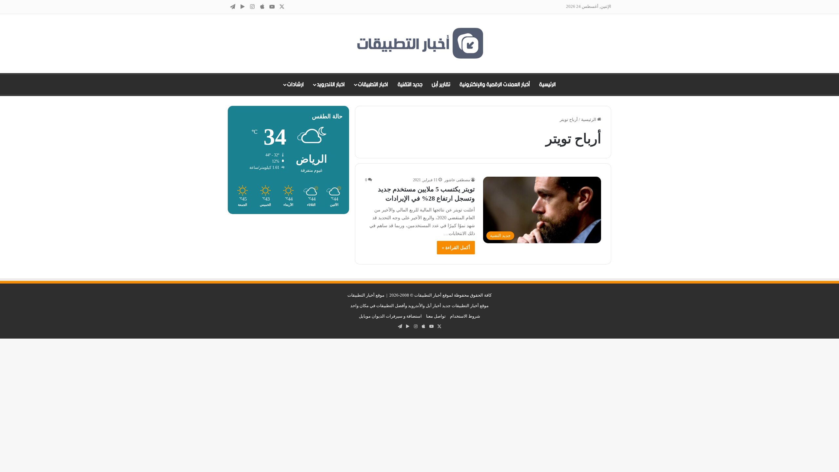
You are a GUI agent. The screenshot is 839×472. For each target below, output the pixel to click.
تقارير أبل (441, 84)
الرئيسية (547, 84)
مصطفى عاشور (457, 180)
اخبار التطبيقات (373, 84)
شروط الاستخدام (465, 316)
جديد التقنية (410, 84)
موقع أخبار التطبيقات (365, 295)
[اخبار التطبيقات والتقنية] (419, 43)
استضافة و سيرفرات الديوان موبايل (390, 316)
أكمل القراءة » (456, 247)
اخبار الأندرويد (331, 84)
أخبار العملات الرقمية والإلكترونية (494, 84)
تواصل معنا (436, 316)
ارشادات (295, 84)
